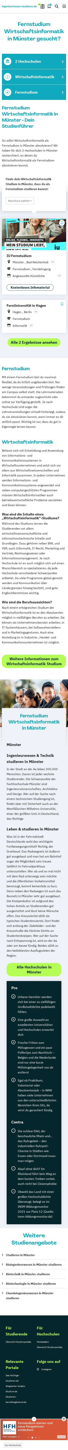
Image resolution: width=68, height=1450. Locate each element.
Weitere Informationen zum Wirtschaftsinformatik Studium (34, 661)
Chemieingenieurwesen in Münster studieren (29, 1295)
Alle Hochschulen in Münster (34, 969)
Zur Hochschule (13, 1445)
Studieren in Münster (20, 1255)
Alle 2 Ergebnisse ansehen (34, 342)
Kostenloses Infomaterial (30, 287)
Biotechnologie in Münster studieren (31, 1283)
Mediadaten (43, 1341)
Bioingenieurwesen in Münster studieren (34, 1264)
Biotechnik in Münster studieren (28, 1274)
